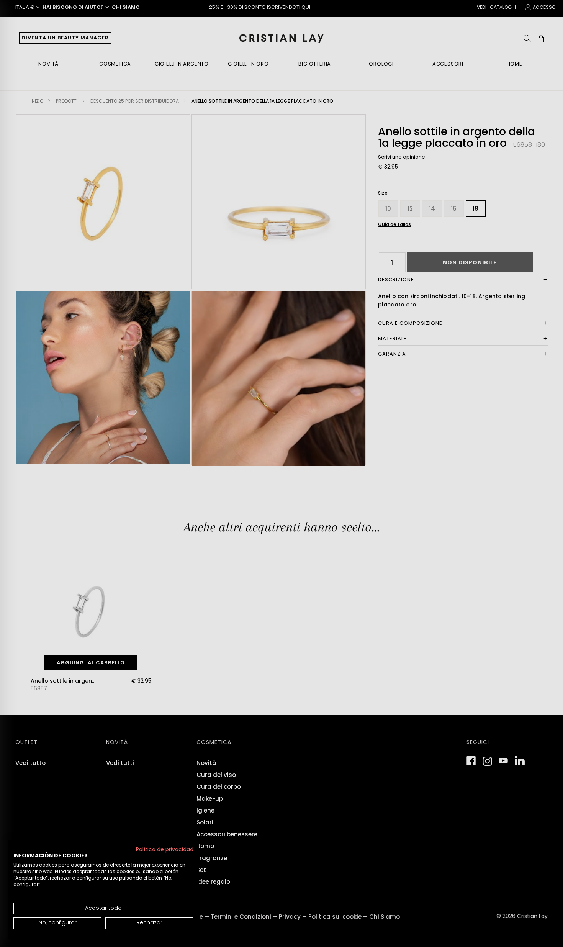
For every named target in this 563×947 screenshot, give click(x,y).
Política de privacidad (164, 849)
